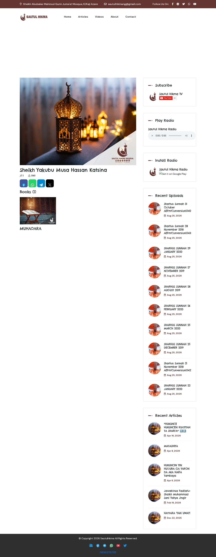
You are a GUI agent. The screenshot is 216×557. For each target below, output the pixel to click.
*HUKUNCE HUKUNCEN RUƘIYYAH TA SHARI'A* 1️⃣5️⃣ (177, 427)
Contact (130, 16)
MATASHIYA (171, 446)
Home (67, 16)
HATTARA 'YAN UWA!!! (177, 513)
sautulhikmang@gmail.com (124, 4)
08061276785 (108, 552)
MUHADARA (30, 228)
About (114, 16)
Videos (99, 16)
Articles (83, 16)
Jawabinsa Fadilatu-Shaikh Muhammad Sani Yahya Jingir (177, 494)
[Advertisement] (108, 49)
